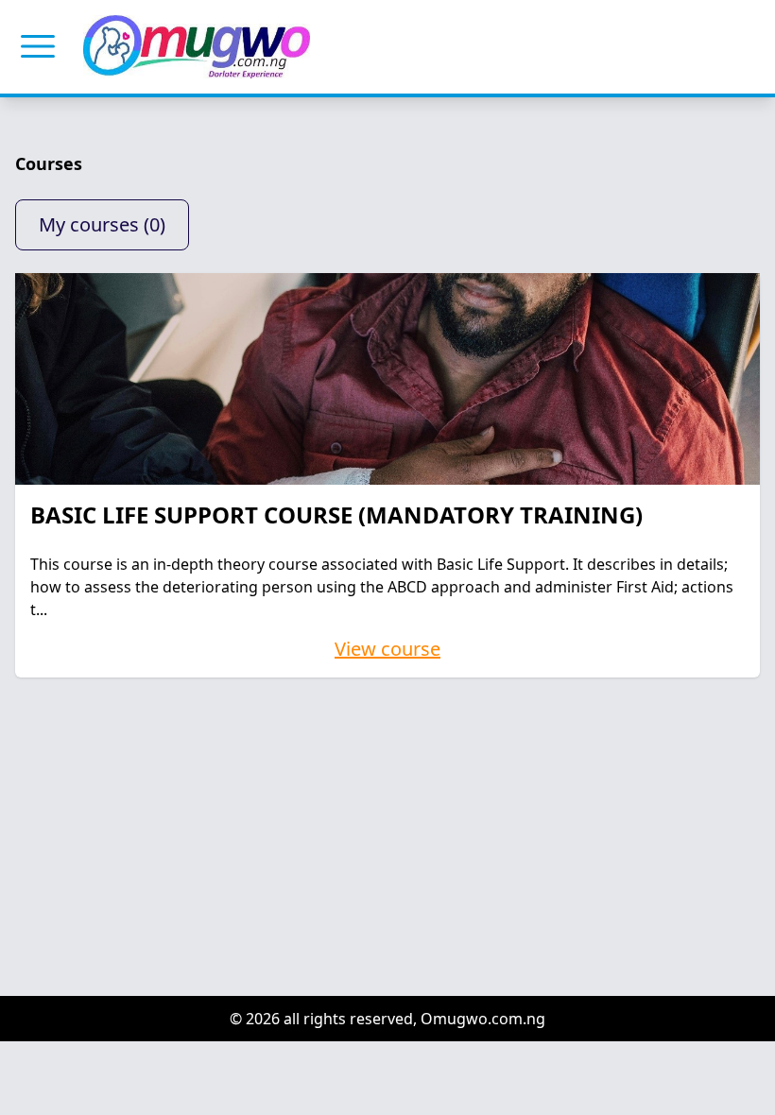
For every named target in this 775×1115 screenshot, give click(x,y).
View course (387, 648)
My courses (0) (102, 224)
